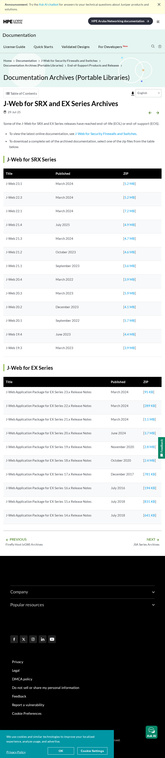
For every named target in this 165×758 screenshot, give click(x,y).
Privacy (17, 662)
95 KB (148, 392)
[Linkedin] (42, 639)
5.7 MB (129, 320)
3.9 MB (129, 279)
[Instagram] (33, 639)
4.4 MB (129, 334)
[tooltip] (132, 93)
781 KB (149, 474)
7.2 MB (129, 211)
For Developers (113, 47)
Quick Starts (43, 47)
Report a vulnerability (28, 705)
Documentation (19, 35)
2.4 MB (149, 460)
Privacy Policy (16, 752)
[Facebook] (14, 639)
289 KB (149, 406)
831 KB (149, 501)
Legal (16, 670)
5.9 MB (129, 293)
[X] (24, 639)
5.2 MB (129, 184)
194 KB (149, 488)
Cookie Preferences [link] (26, 713)
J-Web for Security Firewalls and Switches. (106, 133)
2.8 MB (149, 447)
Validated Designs (76, 47)
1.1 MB (149, 419)
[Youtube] (52, 639)
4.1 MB (129, 307)
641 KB (149, 515)
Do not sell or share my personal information (45, 688)
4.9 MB (129, 225)
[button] (151, 732)
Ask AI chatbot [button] (48, 4)
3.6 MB (129, 266)
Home (7, 60)
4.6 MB (129, 252)
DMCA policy (22, 679)
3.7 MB (149, 433)
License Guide (14, 47)
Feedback (19, 696)
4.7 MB (129, 238)
